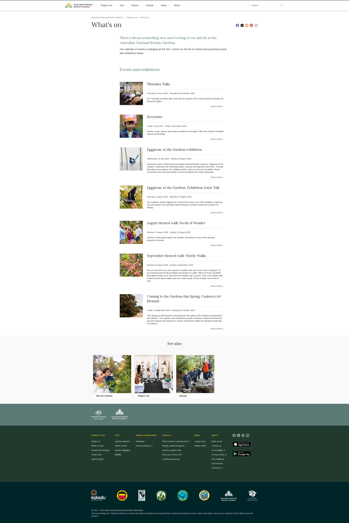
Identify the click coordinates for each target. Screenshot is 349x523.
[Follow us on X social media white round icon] (238, 435)
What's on (95, 441)
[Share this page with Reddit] (246, 25)
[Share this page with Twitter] (242, 25)
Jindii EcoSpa (97, 459)
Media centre (200, 446)
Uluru (122, 495)
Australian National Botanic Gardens (79, 5)
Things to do (131, 17)
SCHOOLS (167, 435)
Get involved (217, 463)
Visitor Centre (121, 446)
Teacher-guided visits (171, 450)
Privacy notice (218, 454)
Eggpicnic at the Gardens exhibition (174, 149)
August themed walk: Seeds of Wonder (176, 223)
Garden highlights (122, 450)
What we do (217, 441)
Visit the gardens (122, 441)
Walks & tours (97, 446)
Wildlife (118, 454)
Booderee (141, 495)
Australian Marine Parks (252, 495)
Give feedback (218, 459)
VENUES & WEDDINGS (146, 435)
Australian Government (98, 414)
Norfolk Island (161, 495)
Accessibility (217, 450)
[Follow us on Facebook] (234, 435)
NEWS (197, 435)
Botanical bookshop (100, 450)
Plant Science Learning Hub (174, 441)
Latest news (200, 441)
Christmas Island (182, 495)
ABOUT (215, 435)
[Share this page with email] (256, 25)
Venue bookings (143, 446)
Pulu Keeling (204, 495)
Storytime (154, 117)
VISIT (117, 435)
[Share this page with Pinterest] (251, 25)
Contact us (216, 446)
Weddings (140, 441)
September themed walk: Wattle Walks (176, 256)
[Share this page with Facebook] (237, 25)
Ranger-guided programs (173, 446)
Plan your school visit (172, 454)
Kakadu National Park (98, 495)
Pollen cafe (96, 454)
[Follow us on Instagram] (243, 435)
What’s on (144, 17)
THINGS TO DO (98, 435)
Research (216, 468)
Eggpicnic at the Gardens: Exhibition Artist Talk (183, 188)
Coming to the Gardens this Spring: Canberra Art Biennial (184, 298)
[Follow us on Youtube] (247, 435)
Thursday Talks (158, 84)
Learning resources (171, 459)
